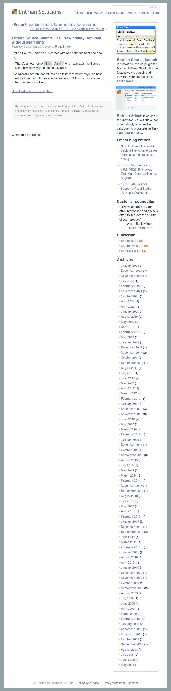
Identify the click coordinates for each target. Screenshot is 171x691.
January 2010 (130, 567)
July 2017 (127, 373)
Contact (144, 12)
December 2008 (131, 629)
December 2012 (131, 526)
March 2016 (129, 429)
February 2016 (131, 434)
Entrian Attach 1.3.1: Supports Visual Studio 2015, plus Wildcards (136, 188)
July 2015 (127, 465)
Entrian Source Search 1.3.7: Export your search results (67, 29)
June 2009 (128, 603)
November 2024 (131, 275)
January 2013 (130, 521)
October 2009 (130, 583)
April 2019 (128, 326)
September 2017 (132, 362)
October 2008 (130, 639)
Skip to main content (25, 5)
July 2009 (127, 598)
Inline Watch (94, 12)
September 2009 (132, 588)
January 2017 (130, 403)
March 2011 (129, 541)
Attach (132, 12)
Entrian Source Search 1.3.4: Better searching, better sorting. (55, 24)
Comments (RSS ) (134, 245)
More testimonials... (142, 227)
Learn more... (126, 81)
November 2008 (131, 634)
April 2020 (128, 306)
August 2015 (129, 460)
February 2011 (131, 547)
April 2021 (128, 301)
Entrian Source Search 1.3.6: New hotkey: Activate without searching (56, 40)
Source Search (115, 12)
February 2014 (131, 480)
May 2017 (127, 383)
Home (80, 12)
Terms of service (88, 683)
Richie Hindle (63, 46)
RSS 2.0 (79, 111)
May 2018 (127, 337)
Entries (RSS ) (132, 240)
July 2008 (127, 654)
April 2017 (128, 388)
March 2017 (129, 393)
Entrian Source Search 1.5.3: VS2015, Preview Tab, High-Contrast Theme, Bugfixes (139, 171)
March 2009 (129, 613)
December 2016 (131, 408)
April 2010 (128, 562)
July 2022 (127, 280)
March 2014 (129, 475)
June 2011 (128, 536)
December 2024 (131, 270)
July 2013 (127, 500)
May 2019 (127, 321)
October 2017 (130, 357)
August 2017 (129, 367)
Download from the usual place (32, 91)
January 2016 (130, 439)
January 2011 (130, 552)
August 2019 (129, 316)
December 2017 (131, 347)
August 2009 (129, 593)
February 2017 (131, 398)
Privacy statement (113, 683)
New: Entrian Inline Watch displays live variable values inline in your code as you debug (139, 152)
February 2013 (131, 516)
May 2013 (127, 506)
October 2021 (130, 296)
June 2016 (128, 419)
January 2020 (130, 311)
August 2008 (129, 649)
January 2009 (130, 624)
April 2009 (128, 608)
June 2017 (128, 378)
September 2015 (132, 454)
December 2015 (131, 444)
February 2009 (131, 618)
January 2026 (130, 265)
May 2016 (127, 424)
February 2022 (131, 286)
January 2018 (130, 342)
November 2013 (131, 485)
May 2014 (127, 470)
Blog (155, 12)
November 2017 (131, 352)
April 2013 (128, 511)
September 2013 (132, 490)
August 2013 (129, 495)
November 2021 (131, 291)
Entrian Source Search (137, 59)
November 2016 (131, 413)
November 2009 (131, 577)
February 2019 (131, 332)
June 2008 (128, 659)
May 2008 (127, 664)
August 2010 (129, 557)
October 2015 (130, 449)
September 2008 (132, 644)
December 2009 (131, 572)
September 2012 (132, 531)
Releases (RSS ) (133, 251)
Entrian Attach (129, 115)
